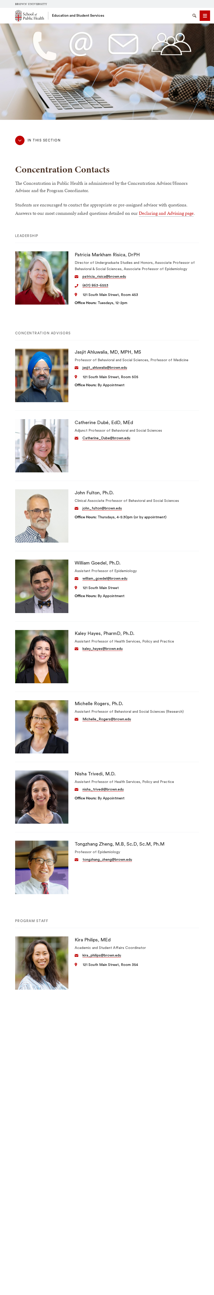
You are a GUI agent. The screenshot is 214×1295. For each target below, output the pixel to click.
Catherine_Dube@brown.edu (106, 438)
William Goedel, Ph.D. (98, 563)
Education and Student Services (78, 15)
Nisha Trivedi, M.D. (95, 773)
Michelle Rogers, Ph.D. (99, 703)
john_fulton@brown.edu (102, 508)
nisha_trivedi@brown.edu (103, 789)
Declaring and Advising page (166, 213)
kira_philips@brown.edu (101, 955)
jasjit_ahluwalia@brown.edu (104, 368)
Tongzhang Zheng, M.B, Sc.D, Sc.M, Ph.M (119, 844)
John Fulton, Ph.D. (94, 492)
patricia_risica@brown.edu (104, 276)
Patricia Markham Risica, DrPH (107, 254)
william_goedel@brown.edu (104, 578)
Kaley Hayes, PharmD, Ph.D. (104, 633)
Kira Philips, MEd (93, 939)
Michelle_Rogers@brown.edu (106, 719)
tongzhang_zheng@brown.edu (107, 860)
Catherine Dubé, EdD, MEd (104, 422)
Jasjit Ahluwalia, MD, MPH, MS (108, 352)
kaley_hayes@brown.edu (102, 649)
